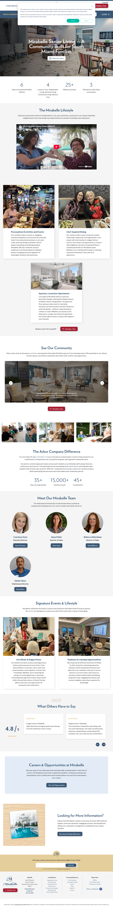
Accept (73, 20)
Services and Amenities (52, 888)
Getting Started (52, 890)
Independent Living (52, 880)
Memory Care (52, 886)
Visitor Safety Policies (51, 892)
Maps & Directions (30, 889)
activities (33, 353)
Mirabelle (74, 466)
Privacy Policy (60, 868)
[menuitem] (105, 2)
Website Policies (18, 904)
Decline (86, 20)
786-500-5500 (30, 893)
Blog (72, 886)
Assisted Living (52, 882)
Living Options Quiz (72, 882)
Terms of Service (66, 868)
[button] (12, 6)
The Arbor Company (44, 457)
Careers (72, 890)
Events (72, 884)
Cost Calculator (72, 880)
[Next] (102, 383)
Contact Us (30, 891)
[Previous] (11, 383)
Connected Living (51, 884)
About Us (72, 888)
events (31, 611)
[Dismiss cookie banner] (92, 6)
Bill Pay (95, 880)
